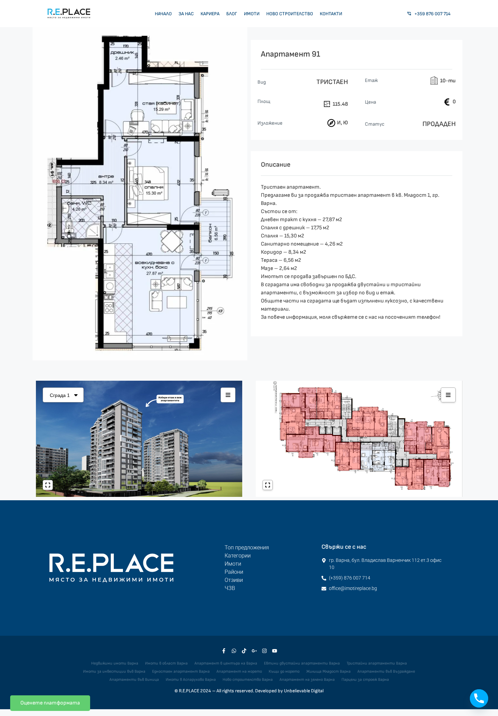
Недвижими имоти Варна (114, 663)
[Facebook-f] (224, 651)
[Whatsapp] (234, 651)
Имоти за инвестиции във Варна (114, 671)
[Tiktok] (244, 651)
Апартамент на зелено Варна (307, 679)
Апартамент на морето (239, 671)
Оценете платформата (50, 703)
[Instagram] (264, 651)
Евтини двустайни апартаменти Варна (302, 663)
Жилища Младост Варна (328, 671)
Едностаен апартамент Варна (181, 671)
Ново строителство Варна (248, 679)
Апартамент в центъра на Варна (225, 663)
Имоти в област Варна (166, 663)
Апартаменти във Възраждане (386, 671)
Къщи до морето (284, 671)
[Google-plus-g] (254, 651)
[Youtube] (274, 651)
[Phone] (479, 698)
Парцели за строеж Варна (365, 679)
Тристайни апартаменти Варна (377, 663)
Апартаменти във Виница (134, 679)
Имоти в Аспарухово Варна (191, 679)
